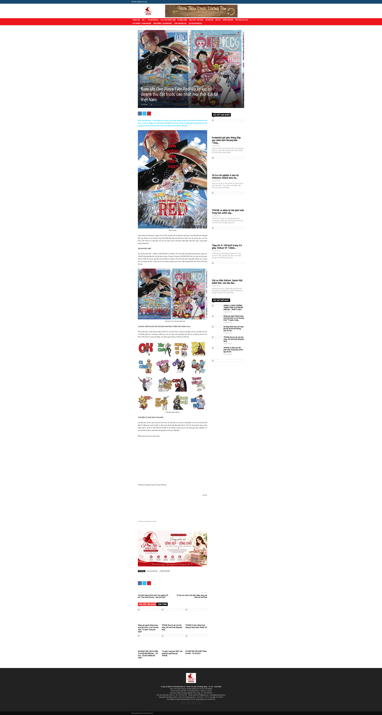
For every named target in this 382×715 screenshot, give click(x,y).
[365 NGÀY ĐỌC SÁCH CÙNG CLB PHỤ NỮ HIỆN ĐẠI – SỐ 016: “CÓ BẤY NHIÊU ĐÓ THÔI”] (149, 642)
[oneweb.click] (172, 548)
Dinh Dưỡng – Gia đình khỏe (162, 23)
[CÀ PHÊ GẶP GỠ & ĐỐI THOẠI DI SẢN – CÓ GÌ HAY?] (196, 642)
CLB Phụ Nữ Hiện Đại (195, 23)
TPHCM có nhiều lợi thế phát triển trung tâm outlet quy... (228, 211)
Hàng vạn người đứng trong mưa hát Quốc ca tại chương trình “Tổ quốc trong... (233, 318)
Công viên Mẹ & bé (180, 23)
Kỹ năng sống (182, 20)
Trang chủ (136, 20)
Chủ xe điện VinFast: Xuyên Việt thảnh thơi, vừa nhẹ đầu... (227, 281)
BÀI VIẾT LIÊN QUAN (147, 604)
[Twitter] (188, 703)
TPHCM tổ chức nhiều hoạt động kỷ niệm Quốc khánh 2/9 (196, 626)
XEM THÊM (162, 604)
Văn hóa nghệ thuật (151, 27)
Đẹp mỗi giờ (209, 20)
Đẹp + (144, 20)
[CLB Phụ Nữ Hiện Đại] (228, 112)
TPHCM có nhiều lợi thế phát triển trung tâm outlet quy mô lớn (233, 350)
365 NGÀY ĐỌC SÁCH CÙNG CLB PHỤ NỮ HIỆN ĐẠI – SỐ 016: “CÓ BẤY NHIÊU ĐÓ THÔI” (148, 654)
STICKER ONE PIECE (164, 571)
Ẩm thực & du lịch (241, 20)
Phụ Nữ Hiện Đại (153, 20)
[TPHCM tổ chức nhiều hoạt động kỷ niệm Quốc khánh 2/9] (196, 616)
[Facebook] (183, 703)
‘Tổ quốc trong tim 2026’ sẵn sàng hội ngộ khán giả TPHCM (172, 653)
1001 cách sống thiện (167, 20)
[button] (249, 1)
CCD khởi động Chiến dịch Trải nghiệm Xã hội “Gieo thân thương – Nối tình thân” (153, 596)
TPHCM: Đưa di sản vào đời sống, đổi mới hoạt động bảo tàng (172, 627)
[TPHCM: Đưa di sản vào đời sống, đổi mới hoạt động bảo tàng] (172, 616)
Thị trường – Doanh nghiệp (141, 23)
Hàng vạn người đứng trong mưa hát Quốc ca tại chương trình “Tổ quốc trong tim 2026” (148, 628)
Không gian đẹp (228, 20)
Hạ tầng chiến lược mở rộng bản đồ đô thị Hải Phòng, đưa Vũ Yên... (233, 329)
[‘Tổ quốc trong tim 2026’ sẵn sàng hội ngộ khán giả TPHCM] (172, 642)
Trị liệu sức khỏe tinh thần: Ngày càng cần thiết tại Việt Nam (191, 596)
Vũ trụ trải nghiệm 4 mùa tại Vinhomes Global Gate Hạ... (225, 176)
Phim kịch (161, 27)
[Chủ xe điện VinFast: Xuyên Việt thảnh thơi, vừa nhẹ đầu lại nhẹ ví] (228, 270)
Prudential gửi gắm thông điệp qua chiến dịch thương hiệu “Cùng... (226, 140)
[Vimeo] (194, 703)
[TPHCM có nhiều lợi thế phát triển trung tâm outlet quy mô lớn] (228, 200)
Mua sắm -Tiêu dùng (196, 20)
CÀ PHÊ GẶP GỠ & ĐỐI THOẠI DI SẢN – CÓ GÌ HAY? (196, 652)
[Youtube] (199, 703)
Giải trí (217, 20)
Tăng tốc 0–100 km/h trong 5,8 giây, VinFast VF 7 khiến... (227, 246)
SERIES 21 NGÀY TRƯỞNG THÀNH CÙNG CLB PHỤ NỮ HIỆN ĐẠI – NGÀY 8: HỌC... (233, 307)
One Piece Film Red (152, 571)
